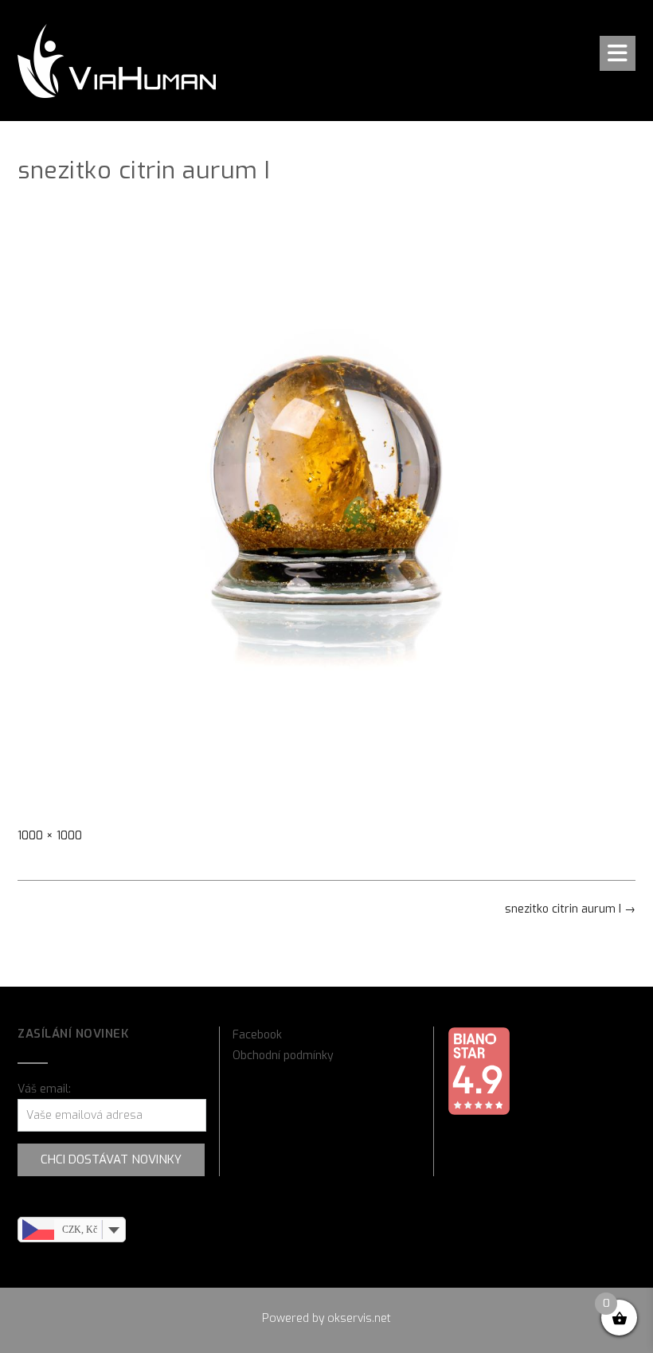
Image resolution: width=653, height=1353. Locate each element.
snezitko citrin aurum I (570, 909)
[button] (617, 53)
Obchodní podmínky (283, 1055)
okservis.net (359, 1318)
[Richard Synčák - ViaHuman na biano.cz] (478, 1112)
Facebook (257, 1034)
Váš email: (44, 1089)
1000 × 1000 (50, 835)
